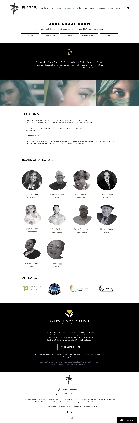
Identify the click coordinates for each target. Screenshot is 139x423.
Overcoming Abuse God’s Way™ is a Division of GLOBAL (44, 399)
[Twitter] (128, 8)
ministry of (29, 7)
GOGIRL (68, 399)
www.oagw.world (76, 407)
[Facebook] (124, 8)
